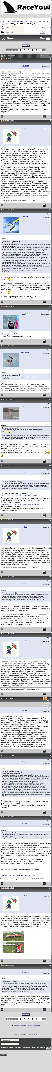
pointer (25, 216)
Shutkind (25, 66)
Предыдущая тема (19, 1025)
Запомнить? (46, 28)
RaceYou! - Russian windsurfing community (29, 1047)
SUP (48, 22)
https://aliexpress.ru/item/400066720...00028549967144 (21, 496)
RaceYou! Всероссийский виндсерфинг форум (17, 22)
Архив (48, 1047)
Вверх (48, 1048)
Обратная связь (7, 1047)
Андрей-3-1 (25, 352)
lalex (25, 128)
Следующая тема (33, 1025)
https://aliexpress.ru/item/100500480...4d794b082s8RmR (21, 504)
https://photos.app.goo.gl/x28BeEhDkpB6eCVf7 (18, 875)
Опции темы (45, 56)
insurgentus (25, 710)
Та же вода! (41, 22)
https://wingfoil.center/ (9, 334)
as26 (25, 406)
